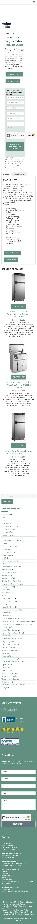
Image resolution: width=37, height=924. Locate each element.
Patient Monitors (7, 598)
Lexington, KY (6, 885)
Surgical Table (16, 166)
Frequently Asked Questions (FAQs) (15, 910)
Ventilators (5, 670)
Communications (7, 552)
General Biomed (7, 575)
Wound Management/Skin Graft (13, 685)
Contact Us (14, 912)
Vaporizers (5, 665)
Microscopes (6, 593)
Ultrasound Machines (9, 659)
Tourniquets (5, 653)
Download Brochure (14, 74)
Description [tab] (6, 174)
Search (7, 501)
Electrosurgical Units (8, 561)
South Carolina (6, 879)
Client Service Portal (9, 906)
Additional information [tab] (19, 174)
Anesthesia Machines (9, 523)
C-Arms (4, 544)
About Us (5, 908)
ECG (3, 558)
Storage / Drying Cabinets (11, 633)
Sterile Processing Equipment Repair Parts (16, 621)
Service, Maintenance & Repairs (13, 904)
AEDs (3, 521)
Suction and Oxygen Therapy (12, 639)
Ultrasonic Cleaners (8, 656)
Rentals (4, 613)
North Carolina (6, 877)
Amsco (10, 162)
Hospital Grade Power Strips (11, 581)
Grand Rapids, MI (7, 883)
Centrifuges (5, 549)
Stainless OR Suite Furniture (11, 619)
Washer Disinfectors (8, 679)
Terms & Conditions (27, 912)
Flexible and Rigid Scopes (10, 572)
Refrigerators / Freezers (10, 610)
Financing (22, 906)
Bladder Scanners (7, 535)
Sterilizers (4, 627)
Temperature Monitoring (10, 650)
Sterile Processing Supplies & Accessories (16, 624)
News (30, 906)
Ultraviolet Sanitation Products (12, 662)
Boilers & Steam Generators (11, 541)
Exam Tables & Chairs (9, 567)
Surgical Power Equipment (11, 644)
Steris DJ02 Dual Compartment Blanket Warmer (18, 314)
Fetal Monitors (6, 570)
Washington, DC (7, 875)
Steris (21, 164)
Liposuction (5, 590)
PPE (2, 604)
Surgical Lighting (7, 642)
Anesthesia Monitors (8, 526)
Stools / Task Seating (9, 630)
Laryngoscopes (7, 587)
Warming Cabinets (8, 673)
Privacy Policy (29, 914)
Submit (18, 824)
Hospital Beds (6, 578)
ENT (3, 564)
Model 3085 (15, 162)
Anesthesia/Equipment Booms (12, 529)
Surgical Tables (21, 159)
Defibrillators (6, 555)
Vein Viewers (6, 667)
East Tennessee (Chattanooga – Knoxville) (17, 881)
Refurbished (15, 164)
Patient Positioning (8, 601)
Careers (5, 912)
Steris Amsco (8, 166)
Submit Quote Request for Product (15, 146)
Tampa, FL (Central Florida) (11, 887)
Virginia (4, 871)
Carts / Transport (7, 546)
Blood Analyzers (7, 538)
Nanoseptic (5, 595)
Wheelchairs (5, 682)
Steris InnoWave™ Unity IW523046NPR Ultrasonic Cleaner (18, 385)
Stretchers (5, 636)
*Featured (13, 159)
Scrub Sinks (5, 616)
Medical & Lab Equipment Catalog (21, 902)
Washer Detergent (8, 676)
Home (4, 902)
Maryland (4, 873)
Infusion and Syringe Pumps (11, 584)
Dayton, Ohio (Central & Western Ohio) (15, 891)
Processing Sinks (7, 607)
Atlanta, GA (5, 889)
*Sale (3, 518)
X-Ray (3, 688)
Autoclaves (5, 532)
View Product (19, 306)
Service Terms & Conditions (12, 914)
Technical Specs (12, 81)
